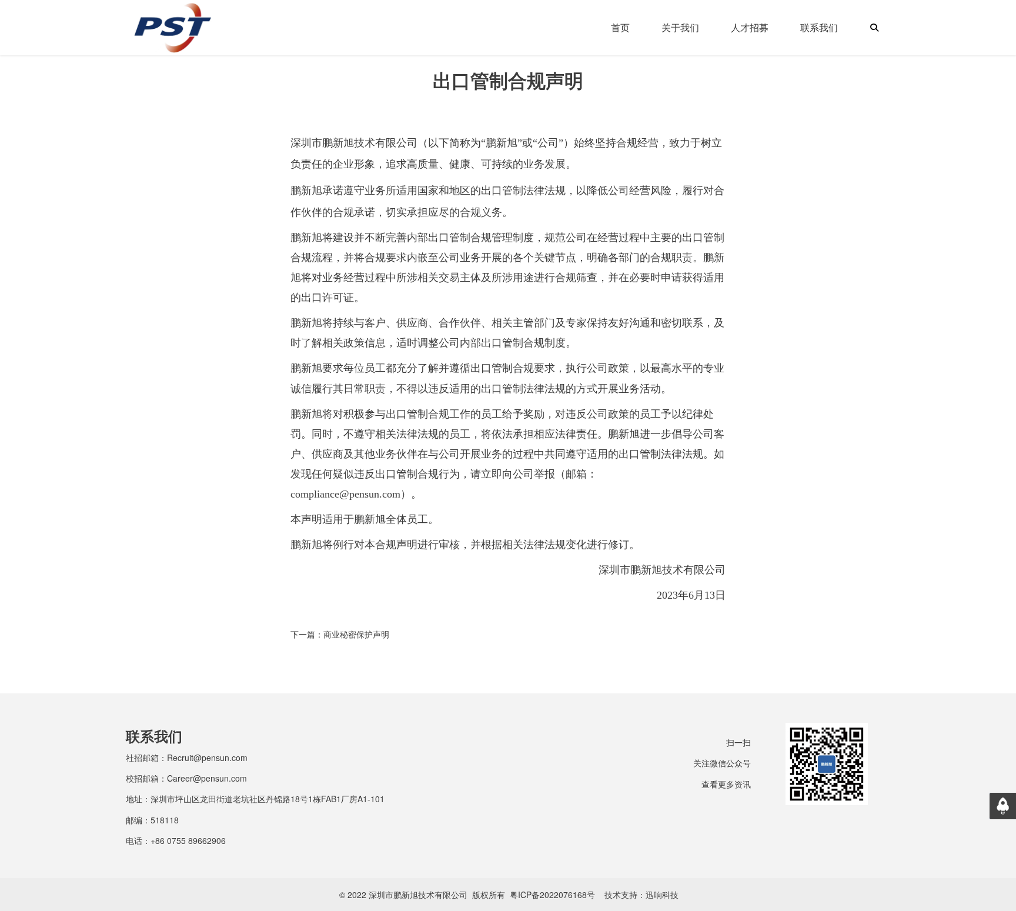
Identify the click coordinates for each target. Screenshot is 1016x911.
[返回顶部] (1002, 806)
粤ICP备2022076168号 (552, 894)
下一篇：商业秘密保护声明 (339, 634)
